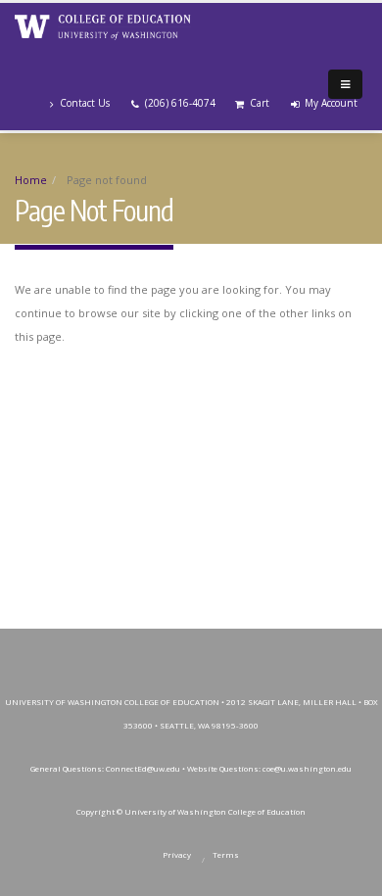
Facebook (100, 648)
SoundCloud (321, 648)
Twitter (145, 648)
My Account (331, 103)
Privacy (177, 855)
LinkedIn (277, 648)
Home (31, 179)
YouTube (233, 648)
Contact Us (85, 103)
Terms (226, 855)
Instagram (189, 648)
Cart (259, 103)
